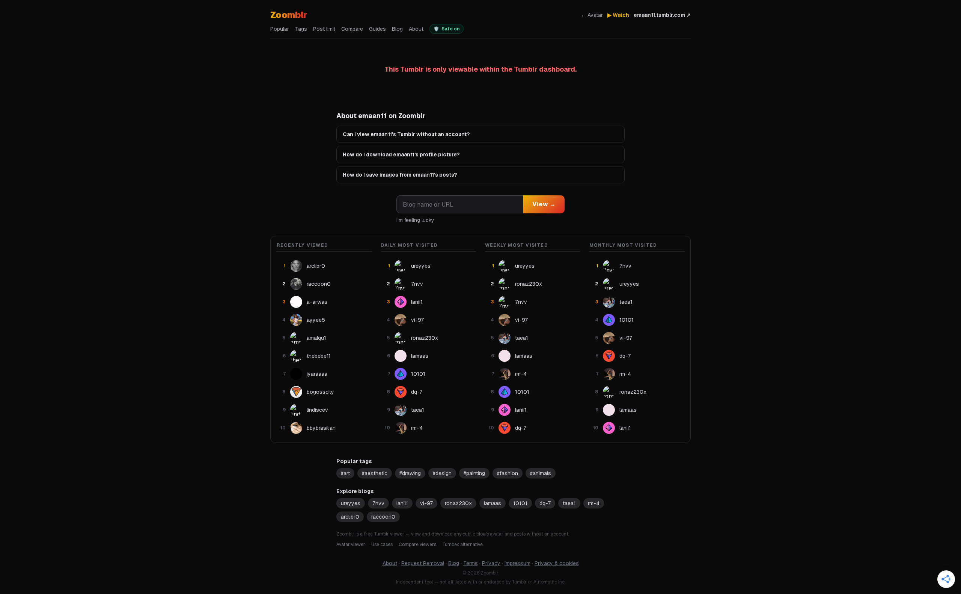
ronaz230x (458, 503)
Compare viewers (417, 545)
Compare (352, 29)
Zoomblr (288, 15)
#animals (540, 473)
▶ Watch (618, 15)
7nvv (378, 503)
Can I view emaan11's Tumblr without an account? (406, 134)
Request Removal (422, 563)
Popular (279, 29)
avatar (496, 534)
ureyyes (350, 503)
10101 (520, 503)
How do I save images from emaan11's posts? (400, 174)
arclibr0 (350, 516)
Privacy (491, 563)
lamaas (492, 503)
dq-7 (545, 503)
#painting (474, 473)
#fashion (507, 473)
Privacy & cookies (557, 563)
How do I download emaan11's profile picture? (401, 154)
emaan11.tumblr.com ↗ (662, 15)
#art (345, 473)
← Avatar (592, 15)
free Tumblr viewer (384, 534)
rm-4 (593, 503)
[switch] (446, 29)
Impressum (517, 563)
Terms (470, 563)
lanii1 (402, 503)
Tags (301, 29)
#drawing (410, 473)
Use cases (382, 545)
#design (442, 473)
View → (544, 204)
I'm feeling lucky (415, 220)
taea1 (569, 503)
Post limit (324, 29)
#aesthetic (374, 473)
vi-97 (426, 503)
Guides (377, 29)
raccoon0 (383, 516)
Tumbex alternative (462, 545)
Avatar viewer (350, 545)
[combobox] (459, 204)
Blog (397, 29)
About (416, 29)
